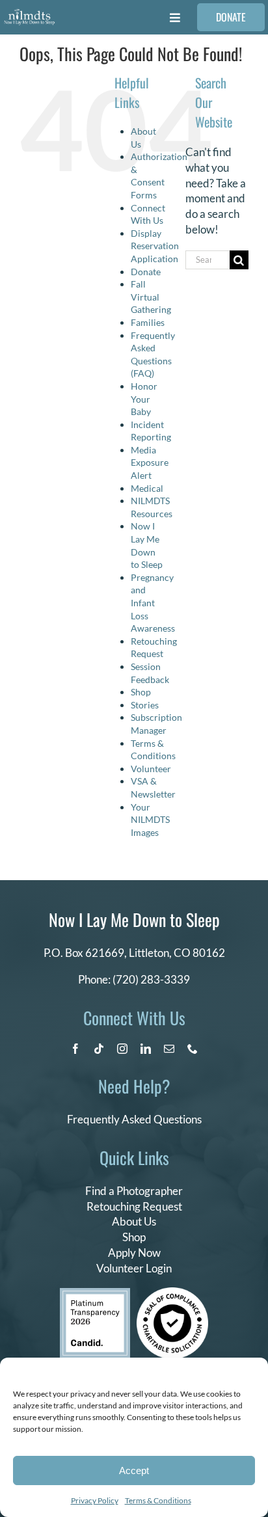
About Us (134, 1221)
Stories (145, 704)
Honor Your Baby (144, 399)
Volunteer (151, 768)
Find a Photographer (134, 1191)
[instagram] (122, 1048)
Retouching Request (134, 1206)
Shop (141, 691)
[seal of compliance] (172, 1293)
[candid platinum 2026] (95, 1293)
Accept (134, 1470)
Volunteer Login (134, 1268)
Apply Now (134, 1252)
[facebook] (75, 1048)
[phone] (192, 1048)
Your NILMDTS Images (150, 819)
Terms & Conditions (158, 1500)
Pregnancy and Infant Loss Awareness (153, 603)
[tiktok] (99, 1048)
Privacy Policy (94, 1500)
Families (148, 322)
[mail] (169, 1048)
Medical (147, 488)
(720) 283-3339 (151, 979)
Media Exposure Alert (149, 462)
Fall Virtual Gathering (151, 296)
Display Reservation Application (155, 246)
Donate (146, 271)
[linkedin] (146, 1048)
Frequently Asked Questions (134, 1119)
